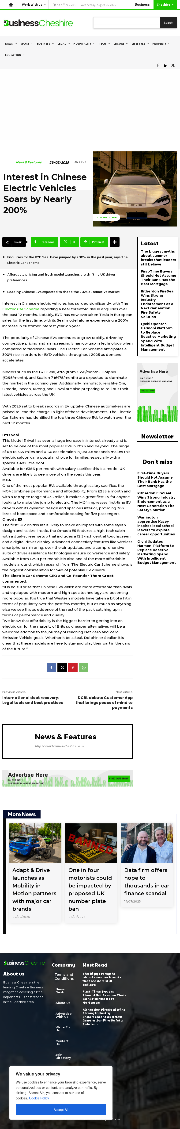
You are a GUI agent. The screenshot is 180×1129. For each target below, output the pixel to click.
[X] (173, 65)
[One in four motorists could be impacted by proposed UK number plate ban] (91, 843)
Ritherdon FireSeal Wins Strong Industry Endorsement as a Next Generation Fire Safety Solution (157, 304)
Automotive (107, 217)
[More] (115, 242)
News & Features (28, 162)
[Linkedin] (165, 65)
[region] (60, 1093)
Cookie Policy (39, 1098)
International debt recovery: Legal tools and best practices (32, 700)
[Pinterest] (73, 667)
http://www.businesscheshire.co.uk (59, 746)
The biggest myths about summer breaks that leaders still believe (158, 257)
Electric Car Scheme (20, 309)
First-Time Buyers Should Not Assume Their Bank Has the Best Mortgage (158, 277)
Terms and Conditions (64, 976)
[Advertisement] (90, 104)
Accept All (61, 1109)
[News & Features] (8, 162)
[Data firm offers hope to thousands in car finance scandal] (147, 843)
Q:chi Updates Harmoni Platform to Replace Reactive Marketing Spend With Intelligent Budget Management (158, 337)
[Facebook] (158, 65)
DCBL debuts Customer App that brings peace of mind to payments (104, 702)
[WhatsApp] (83, 667)
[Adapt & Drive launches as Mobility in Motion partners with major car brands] (35, 843)
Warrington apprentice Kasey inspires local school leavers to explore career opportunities (156, 526)
